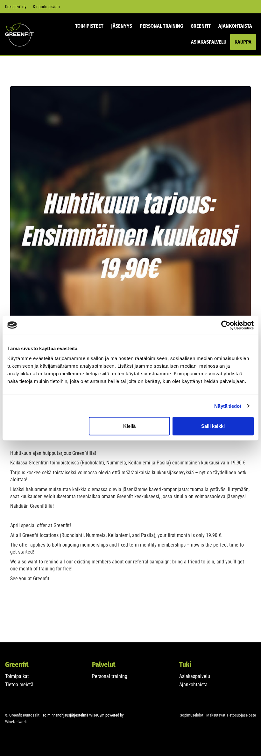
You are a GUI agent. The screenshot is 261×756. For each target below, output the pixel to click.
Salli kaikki (213, 426)
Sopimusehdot (191, 715)
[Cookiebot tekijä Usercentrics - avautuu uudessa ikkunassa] (226, 325)
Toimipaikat (17, 676)
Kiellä (129, 426)
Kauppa (243, 42)
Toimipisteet (89, 26)
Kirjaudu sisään (46, 6)
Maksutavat (215, 715)
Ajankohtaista (235, 26)
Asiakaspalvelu (208, 42)
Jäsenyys (121, 26)
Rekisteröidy (15, 6)
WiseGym (96, 715)
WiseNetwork (16, 721)
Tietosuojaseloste (241, 715)
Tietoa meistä (19, 685)
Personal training (109, 676)
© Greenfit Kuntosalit (22, 715)
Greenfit (201, 26)
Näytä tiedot (227, 405)
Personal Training (161, 26)
